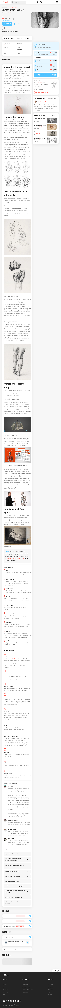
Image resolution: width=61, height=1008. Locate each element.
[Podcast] (18, 1001)
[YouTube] (4, 1001)
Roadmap (50, 994)
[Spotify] (13, 1001)
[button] (17, 854)
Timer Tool (5, 992)
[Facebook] (9, 1001)
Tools (4, 987)
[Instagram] (6, 1001)
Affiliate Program (26, 987)
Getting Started (26, 992)
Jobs (49, 992)
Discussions (25, 982)
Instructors (25, 984)
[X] (11, 1001)
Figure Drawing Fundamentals (15, 558)
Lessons (5, 984)
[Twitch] (20, 1001)
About (49, 982)
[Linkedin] (16, 1001)
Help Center (51, 989)
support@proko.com (13, 658)
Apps (4, 994)
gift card (40, 82)
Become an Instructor (27, 989)
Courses (5, 982)
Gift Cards (5, 989)
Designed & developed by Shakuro (11, 1005)
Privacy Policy (51, 984)
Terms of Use (51, 987)
